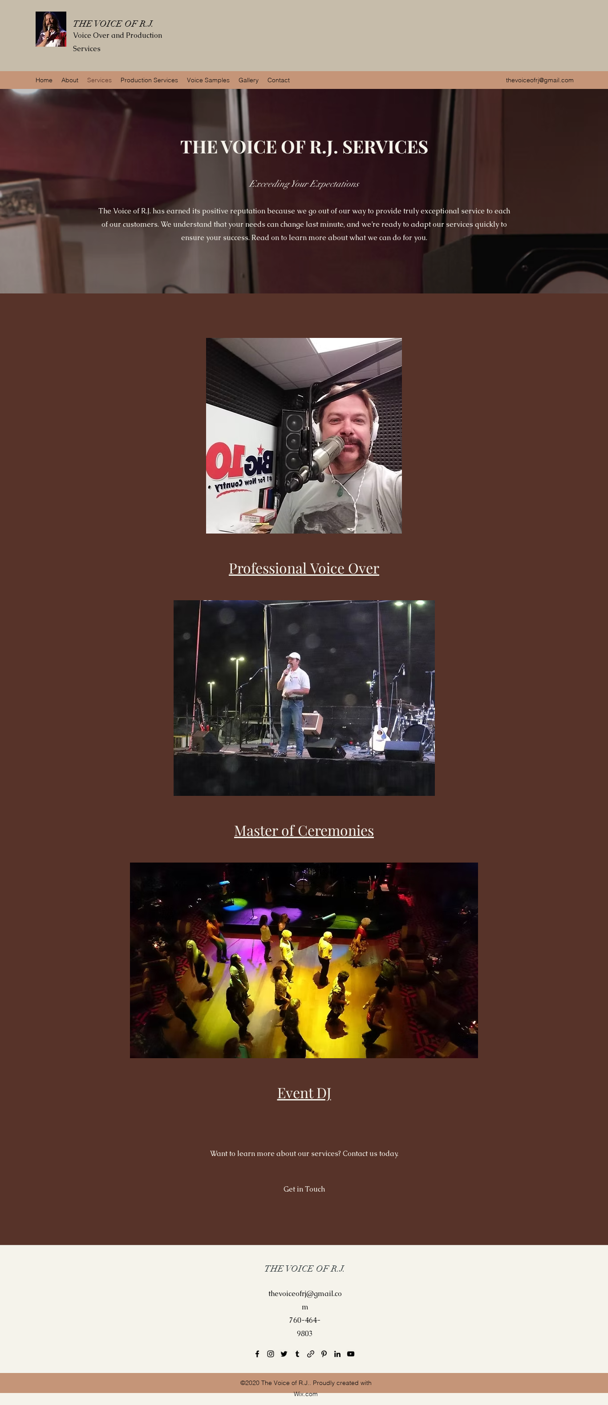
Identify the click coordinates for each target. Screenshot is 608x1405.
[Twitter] (284, 1353)
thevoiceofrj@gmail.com (540, 80)
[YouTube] (350, 1353)
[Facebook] (257, 1353)
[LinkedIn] (337, 1353)
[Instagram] (270, 1353)
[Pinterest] (324, 1353)
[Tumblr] (297, 1353)
